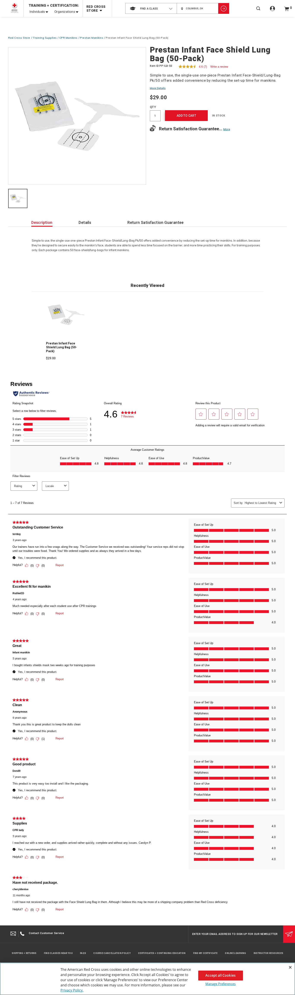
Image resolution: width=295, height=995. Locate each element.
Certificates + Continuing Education (162, 953)
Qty (153, 107)
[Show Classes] (223, 8)
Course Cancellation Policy (112, 953)
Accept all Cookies (220, 975)
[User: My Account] (272, 11)
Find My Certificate (205, 953)
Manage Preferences (220, 984)
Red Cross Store (19, 37)
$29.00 (51, 358)
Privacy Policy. (71, 990)
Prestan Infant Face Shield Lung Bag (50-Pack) (61, 347)
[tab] (18, 198)
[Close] (290, 967)
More (226, 129)
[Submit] (289, 934)
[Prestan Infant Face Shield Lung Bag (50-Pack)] (77, 116)
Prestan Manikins (91, 37)
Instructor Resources (268, 953)
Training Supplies (45, 37)
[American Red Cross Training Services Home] (14, 7)
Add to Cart (186, 115)
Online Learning (235, 953)
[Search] (258, 11)
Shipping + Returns (24, 953)
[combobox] (151, 8)
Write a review (219, 66)
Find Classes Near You (58, 953)
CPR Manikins (68, 37)
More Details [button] (158, 88)
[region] (147, 979)
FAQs (83, 953)
